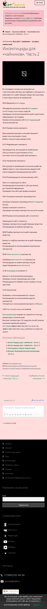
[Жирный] (4, 414)
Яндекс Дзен (13, 535)
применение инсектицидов (30, 368)
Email (4, 496)
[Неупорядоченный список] (17, 414)
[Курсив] (7, 414)
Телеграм (23, 18)
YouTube (11, 541)
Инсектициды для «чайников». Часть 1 (24, 342)
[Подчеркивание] (10, 414)
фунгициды (18, 111)
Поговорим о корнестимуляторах (21, 348)
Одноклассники (14, 524)
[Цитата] (20, 414)
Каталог (8, 448)
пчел (31, 152)
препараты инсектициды (12, 368)
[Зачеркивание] (12, 414)
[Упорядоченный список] (15, 414)
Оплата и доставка (12, 452)
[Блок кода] (23, 414)
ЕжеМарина (26, 41)
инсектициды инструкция (27, 366)
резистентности (17, 259)
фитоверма (30, 295)
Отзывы (8, 469)
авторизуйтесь (38, 400)
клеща (21, 329)
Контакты (9, 473)
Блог (7, 456)
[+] (31, 414)
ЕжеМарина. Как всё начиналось (36, 377)
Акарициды (11, 271)
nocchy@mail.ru (12, 581)
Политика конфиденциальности (18, 478)
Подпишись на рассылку (13, 13)
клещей (13, 279)
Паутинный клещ (13, 309)
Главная (7, 32)
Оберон (38, 304)
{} (28, 414)
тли (29, 326)
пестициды (20, 103)
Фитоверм (7, 326)
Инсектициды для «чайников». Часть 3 (24, 345)
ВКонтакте (12, 530)
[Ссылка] (25, 414)
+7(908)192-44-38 (14, 575)
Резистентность (13, 254)
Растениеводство (33, 32)
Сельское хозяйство (19, 32)
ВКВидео (11, 547)
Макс (31, 18)
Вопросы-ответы (12, 465)
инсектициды (8, 111)
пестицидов (32, 108)
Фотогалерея (10, 461)
